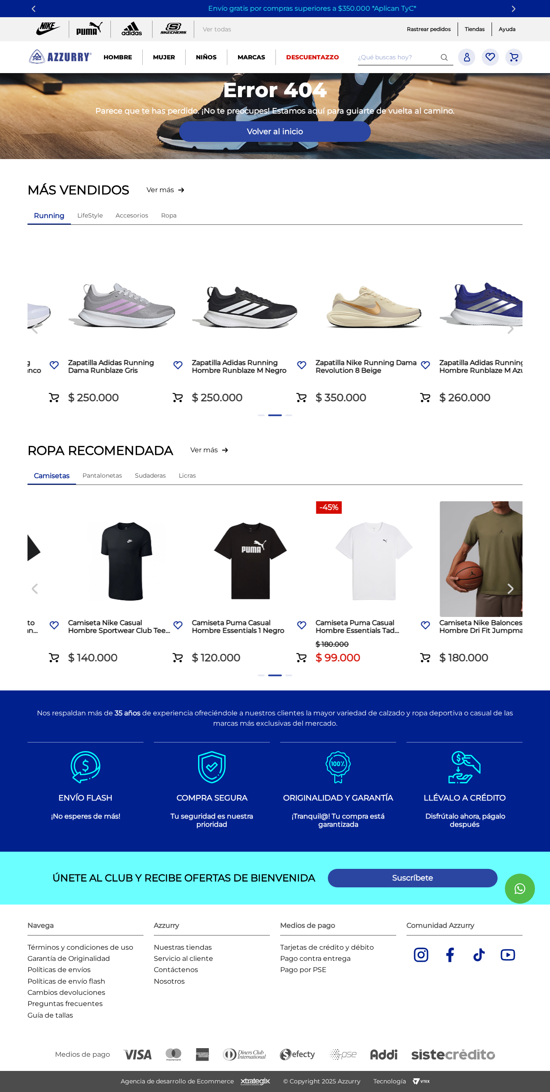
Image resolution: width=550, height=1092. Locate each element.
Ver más (160, 190)
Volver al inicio (275, 131)
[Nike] (48, 29)
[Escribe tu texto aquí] (173, 29)
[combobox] (405, 57)
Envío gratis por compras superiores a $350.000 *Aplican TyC (273, 8)
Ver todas (217, 29)
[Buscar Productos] (446, 57)
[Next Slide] (515, 9)
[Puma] (90, 29)
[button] (141, 392)
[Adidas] (131, 29)
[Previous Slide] (35, 9)
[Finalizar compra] (513, 57)
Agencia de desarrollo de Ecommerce (177, 1081)
